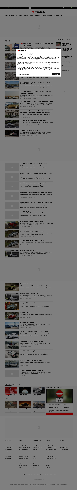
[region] (38, 63)
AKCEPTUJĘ (56, 74)
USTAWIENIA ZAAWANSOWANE (24, 74)
